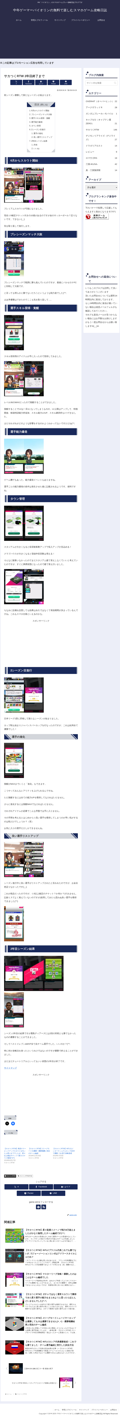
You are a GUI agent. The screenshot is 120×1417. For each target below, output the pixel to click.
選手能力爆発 (37, 122)
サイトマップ (10, 1068)
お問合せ (113, 1410)
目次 (36, 104)
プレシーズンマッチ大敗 (41, 114)
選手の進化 (38, 133)
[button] (115, 83)
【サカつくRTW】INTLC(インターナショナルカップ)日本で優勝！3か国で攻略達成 (64, 1151)
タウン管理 (36, 126)
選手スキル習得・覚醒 (40, 118)
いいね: (37, 148)
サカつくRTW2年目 (26, 1176)
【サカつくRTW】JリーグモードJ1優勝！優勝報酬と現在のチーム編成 (39, 1151)
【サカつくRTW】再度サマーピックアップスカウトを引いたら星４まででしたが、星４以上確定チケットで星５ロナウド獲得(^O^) (15, 1153)
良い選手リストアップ (43, 137)
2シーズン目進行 (38, 129)
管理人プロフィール (69, 1410)
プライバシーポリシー (99, 1410)
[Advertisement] (60, 42)
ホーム (56, 1410)
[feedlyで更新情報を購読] (38, 1207)
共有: (36, 145)
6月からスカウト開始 (40, 110)
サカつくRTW (11, 1176)
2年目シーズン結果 (39, 141)
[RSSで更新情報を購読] (43, 1207)
